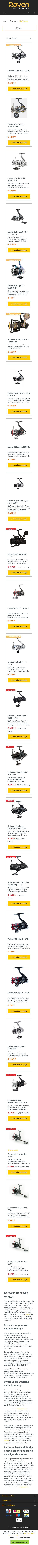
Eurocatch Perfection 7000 (17, 1155)
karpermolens (22, 1409)
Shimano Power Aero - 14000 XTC (17, 717)
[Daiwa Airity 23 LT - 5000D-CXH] (19, 108)
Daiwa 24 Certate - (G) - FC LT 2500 (18, 502)
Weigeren (13, 1537)
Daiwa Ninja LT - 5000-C (18, 608)
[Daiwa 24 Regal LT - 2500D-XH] (19, 269)
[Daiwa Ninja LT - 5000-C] (19, 591)
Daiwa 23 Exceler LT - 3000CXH (17, 1047)
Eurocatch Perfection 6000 (17, 1263)
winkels (6, 1440)
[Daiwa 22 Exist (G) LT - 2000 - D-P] (19, 161)
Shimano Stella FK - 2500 (19, 71)
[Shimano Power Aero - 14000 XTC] (19, 699)
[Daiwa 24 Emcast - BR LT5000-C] (19, 215)
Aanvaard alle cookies (20, 1542)
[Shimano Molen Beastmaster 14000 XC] (19, 1084)
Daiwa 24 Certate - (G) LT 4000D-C (19, 394)
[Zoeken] (24, 13)
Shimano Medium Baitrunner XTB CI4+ (17, 827)
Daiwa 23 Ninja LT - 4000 (19, 939)
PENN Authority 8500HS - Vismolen (18, 340)
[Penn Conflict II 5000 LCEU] (19, 538)
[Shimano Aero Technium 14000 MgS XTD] (19, 866)
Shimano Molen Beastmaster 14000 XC (18, 1101)
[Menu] (4, 13)
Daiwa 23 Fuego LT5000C (19, 447)
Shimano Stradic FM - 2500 (17, 663)
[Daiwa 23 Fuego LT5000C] (19, 430)
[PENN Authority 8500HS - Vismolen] (19, 323)
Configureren (25, 1537)
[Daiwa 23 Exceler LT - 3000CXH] (19, 1030)
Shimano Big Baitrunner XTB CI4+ (18, 773)
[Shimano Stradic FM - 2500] (19, 645)
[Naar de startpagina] (19, 5)
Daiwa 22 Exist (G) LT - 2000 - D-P (17, 179)
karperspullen (23, 1487)
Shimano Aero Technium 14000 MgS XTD (18, 883)
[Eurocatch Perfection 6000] (19, 1245)
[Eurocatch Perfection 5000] (19, 1191)
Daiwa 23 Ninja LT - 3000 (18, 993)
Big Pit (28, 1314)
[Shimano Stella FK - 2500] (19, 54)
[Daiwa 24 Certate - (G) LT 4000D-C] (19, 376)
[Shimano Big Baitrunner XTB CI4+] (19, 755)
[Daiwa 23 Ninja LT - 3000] (19, 976)
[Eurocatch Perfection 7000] (19, 1137)
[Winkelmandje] (33, 13)
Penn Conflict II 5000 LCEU (17, 555)
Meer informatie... (29, 1533)
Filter (20, 28)
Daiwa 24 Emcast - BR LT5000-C (17, 233)
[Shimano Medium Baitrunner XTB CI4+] (19, 809)
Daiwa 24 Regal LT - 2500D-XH (16, 287)
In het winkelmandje (19, 89)
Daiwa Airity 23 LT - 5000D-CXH (16, 125)
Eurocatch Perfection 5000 (17, 1209)
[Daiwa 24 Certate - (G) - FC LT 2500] (19, 484)
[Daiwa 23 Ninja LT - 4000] (19, 922)
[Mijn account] (29, 13)
